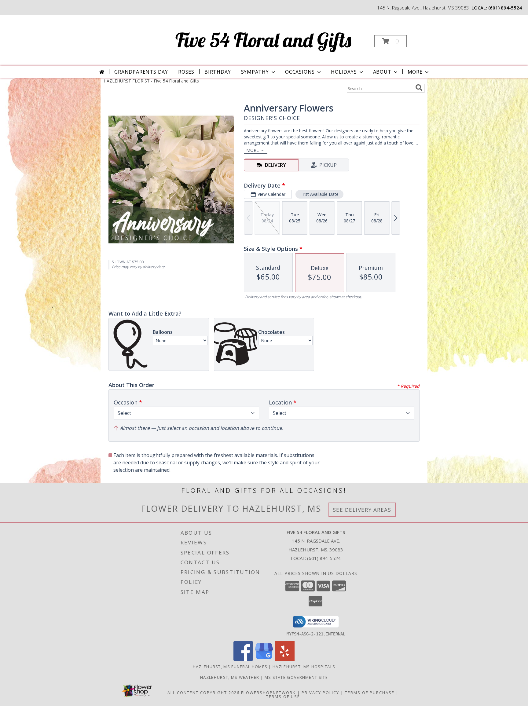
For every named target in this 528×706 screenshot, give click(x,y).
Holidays (344, 71)
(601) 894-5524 (505, 8)
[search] (419, 87)
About (382, 71)
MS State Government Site (296, 677)
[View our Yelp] (285, 659)
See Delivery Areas (362, 509)
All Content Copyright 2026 (203, 692)
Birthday (217, 71)
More (415, 71)
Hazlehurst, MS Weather (229, 677)
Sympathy (255, 71)
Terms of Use (283, 696)
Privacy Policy (320, 692)
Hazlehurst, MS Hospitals (304, 666)
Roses (186, 71)
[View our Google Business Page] (264, 659)
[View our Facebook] (243, 659)
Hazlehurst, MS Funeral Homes (230, 666)
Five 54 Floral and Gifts (263, 39)
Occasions (300, 71)
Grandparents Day (141, 71)
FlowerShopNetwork (268, 692)
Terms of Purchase (369, 692)
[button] (390, 41)
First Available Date (319, 194)
